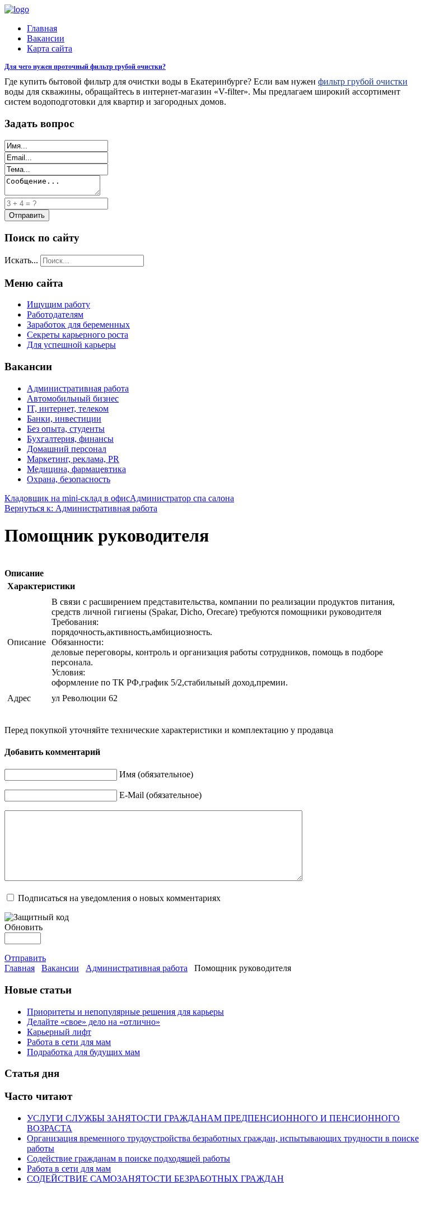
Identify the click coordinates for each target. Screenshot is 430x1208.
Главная (42, 28)
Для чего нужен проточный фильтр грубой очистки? (85, 67)
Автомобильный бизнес (73, 398)
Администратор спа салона (182, 498)
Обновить (23, 927)
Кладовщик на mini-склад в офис (67, 498)
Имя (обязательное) (156, 774)
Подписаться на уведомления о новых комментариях (119, 898)
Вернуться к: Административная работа (80, 508)
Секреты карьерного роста (77, 334)
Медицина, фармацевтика (76, 469)
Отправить (25, 958)
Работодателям (55, 314)
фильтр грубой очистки (363, 81)
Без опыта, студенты (66, 428)
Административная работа (78, 388)
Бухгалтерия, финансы (70, 439)
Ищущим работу (58, 304)
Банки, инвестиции (64, 418)
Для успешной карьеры (71, 344)
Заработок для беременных (78, 324)
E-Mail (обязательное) (160, 795)
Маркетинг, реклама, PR (73, 459)
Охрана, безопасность (68, 479)
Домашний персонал (66, 449)
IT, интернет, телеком (68, 408)
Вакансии (45, 38)
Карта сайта (49, 48)
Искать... (21, 260)
